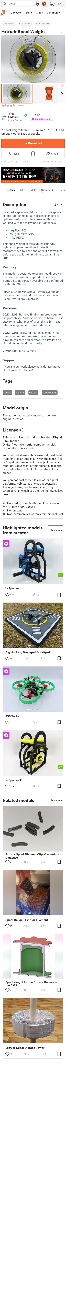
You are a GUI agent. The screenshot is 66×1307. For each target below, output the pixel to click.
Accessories (44, 23)
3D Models (10, 23)
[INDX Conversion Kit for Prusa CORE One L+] (33, 175)
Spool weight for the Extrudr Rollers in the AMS (31, 984)
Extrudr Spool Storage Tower (25, 1047)
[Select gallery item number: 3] (33, 581)
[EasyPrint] (37, 4)
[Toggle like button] (7, 595)
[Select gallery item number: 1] (27, 581)
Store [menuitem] (29, 12)
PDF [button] (59, 204)
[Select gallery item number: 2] (30, 581)
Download (35, 143)
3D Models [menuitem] (15, 12)
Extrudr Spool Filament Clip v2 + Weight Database (32, 856)
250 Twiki (12, 716)
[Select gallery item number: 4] (36, 581)
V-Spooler (12, 588)
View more (56, 530)
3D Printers (26, 23)
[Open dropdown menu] (61, 31)
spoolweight (50, 392)
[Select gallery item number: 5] (38, 581)
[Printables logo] (3, 13)
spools (7, 392)
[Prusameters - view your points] (44, 4)
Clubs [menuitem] (39, 12)
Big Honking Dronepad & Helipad (27, 652)
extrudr (33, 392)
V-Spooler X (13, 780)
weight (20, 392)
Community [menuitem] (54, 12)
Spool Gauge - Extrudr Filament (26, 919)
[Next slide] (61, 93)
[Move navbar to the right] (62, 12)
